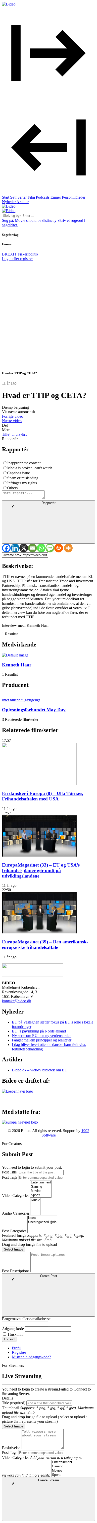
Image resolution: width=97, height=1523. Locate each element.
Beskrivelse (11, 1448)
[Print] (58, 548)
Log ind (9, 1339)
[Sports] (40, 1195)
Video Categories (15, 1195)
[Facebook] (6, 548)
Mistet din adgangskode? (31, 1357)
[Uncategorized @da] (42, 1222)
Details (7, 1398)
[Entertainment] (40, 1182)
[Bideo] (8, 4)
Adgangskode (13, 1329)
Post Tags (9, 1177)
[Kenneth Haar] (15, 655)
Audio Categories (16, 1213)
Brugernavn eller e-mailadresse (26, 1319)
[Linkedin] (15, 548)
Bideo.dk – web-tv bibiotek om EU (39, 1070)
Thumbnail (10, 1408)
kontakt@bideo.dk (16, 1001)
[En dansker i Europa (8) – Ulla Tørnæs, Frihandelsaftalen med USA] (39, 783)
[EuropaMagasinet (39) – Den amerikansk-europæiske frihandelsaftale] (39, 932)
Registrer (19, 1352)
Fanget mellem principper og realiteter (41, 1040)
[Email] (32, 548)
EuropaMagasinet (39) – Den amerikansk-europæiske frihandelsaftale (45, 944)
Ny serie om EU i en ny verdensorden (41, 1035)
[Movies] (40, 1191)
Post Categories (14, 1231)
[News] (42, 1218)
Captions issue (18, 473)
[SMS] (50, 548)
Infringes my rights (22, 483)
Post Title (9, 1172)
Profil (16, 1348)
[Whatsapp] (41, 548)
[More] (68, 548)
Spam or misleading (22, 478)
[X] (23, 548)
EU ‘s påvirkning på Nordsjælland (39, 1031)
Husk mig (15, 1334)
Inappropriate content (24, 463)
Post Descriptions (15, 1271)
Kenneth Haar (16, 664)
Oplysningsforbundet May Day (34, 709)
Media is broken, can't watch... (31, 468)
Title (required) (13, 1403)
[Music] (36, 1200)
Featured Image (14, 1235)
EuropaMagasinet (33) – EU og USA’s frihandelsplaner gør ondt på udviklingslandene (41, 870)
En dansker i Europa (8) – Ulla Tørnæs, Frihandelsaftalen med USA (42, 796)
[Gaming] (40, 1187)
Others (12, 488)
